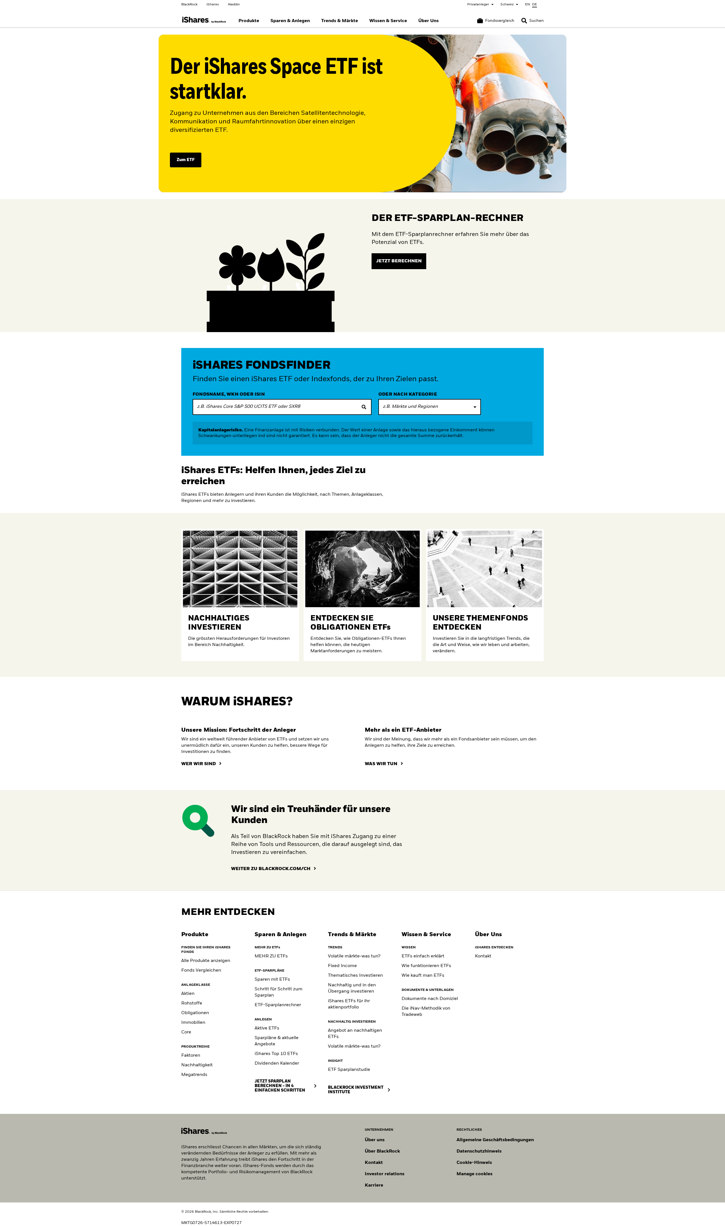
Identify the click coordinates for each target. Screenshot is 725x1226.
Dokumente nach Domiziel (430, 999)
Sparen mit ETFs (272, 979)
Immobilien (193, 1022)
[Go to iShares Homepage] (204, 20)
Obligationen (195, 1013)
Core (186, 1032)
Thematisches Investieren (355, 975)
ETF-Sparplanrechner (278, 1005)
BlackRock (189, 4)
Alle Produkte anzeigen (205, 961)
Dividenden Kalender (277, 1063)
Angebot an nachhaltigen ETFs (355, 1033)
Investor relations (384, 1174)
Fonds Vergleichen (201, 970)
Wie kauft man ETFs (423, 975)
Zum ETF (186, 160)
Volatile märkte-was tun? (354, 956)
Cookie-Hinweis (474, 1162)
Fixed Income (342, 966)
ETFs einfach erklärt (423, 956)
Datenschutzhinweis (479, 1151)
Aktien (188, 993)
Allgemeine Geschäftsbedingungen (495, 1140)
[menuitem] (248, 21)
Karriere (374, 1185)
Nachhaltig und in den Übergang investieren (352, 988)
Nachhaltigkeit (197, 1065)
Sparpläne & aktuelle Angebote (276, 1041)
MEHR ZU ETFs (271, 956)
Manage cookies (474, 1174)
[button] (524, 21)
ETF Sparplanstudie (349, 1069)
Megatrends (194, 1075)
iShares (212, 4)
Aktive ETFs (267, 1028)
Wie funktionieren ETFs (426, 966)
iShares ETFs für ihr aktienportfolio (349, 1004)
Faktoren (190, 1055)
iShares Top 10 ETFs (276, 1054)
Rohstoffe (191, 1003)
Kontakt (483, 956)
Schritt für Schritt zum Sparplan (278, 992)
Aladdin (234, 4)
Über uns (375, 1140)
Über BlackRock (382, 1151)
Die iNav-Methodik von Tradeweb (426, 1011)
